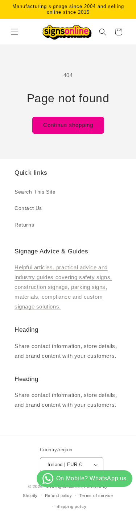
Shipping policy (72, 506)
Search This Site (35, 192)
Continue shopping (68, 125)
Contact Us (28, 208)
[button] (14, 32)
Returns (24, 225)
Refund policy (58, 495)
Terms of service (96, 495)
